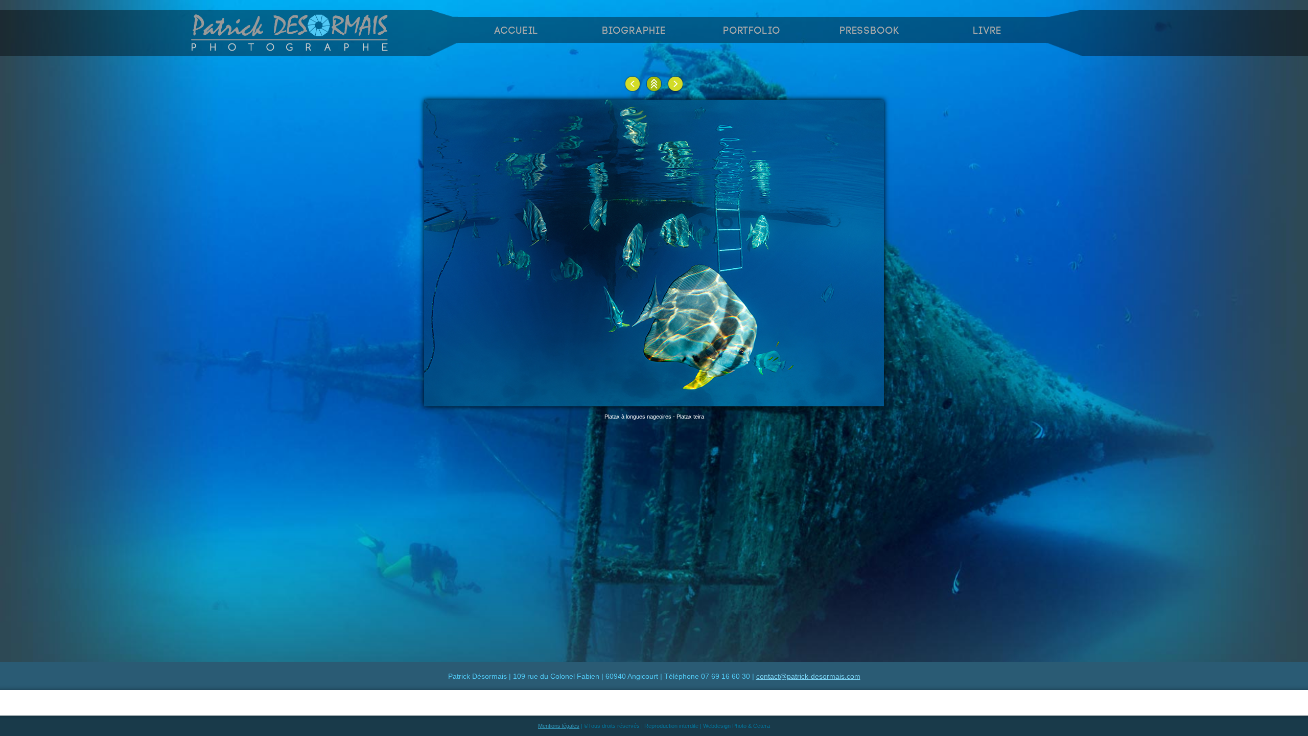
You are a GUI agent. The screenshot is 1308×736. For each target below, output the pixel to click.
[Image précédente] (632, 84)
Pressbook (870, 31)
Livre (987, 31)
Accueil (517, 31)
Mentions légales (558, 726)
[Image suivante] (675, 84)
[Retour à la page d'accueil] (290, 47)
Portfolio (752, 31)
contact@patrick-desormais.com (808, 676)
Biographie (634, 31)
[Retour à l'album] (654, 84)
